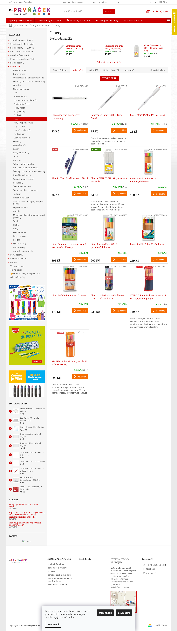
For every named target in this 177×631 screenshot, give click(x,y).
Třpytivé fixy (19, 111)
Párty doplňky (16, 254)
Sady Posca (20, 107)
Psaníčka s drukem (22, 175)
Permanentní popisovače (25, 100)
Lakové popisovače (22, 130)
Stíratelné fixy (20, 96)
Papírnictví (15, 66)
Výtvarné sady (19, 243)
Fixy (15, 92)
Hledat (109, 11)
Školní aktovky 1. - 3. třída (22, 44)
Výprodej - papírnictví (23, 251)
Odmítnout (105, 612)
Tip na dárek (16, 270)
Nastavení (53, 624)
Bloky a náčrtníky (21, 152)
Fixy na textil (19, 126)
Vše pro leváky (17, 266)
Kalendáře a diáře (18, 258)
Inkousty (17, 160)
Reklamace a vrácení (98, 2)
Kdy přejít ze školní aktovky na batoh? (23, 505)
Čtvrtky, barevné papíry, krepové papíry (28, 202)
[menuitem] (20, 20)
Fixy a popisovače (21, 89)
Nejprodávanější (111, 70)
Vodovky (17, 194)
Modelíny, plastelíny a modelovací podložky (29, 216)
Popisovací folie (20, 207)
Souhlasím (124, 612)
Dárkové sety (19, 247)
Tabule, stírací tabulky (23, 164)
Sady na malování (22, 137)
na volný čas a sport (19, 55)
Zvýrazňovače (19, 145)
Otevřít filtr (109, 78)
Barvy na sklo (19, 236)
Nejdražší (93, 70)
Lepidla (16, 211)
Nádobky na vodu (21, 197)
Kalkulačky (18, 182)
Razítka (16, 239)
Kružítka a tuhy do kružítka (25, 167)
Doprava (51, 571)
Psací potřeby (19, 70)
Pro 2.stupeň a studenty (21, 51)
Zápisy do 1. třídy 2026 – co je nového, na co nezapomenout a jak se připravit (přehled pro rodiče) (27, 514)
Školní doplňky (17, 62)
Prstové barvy (19, 232)
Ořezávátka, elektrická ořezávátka (28, 77)
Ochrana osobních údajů (59, 575)
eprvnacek (151, 573)
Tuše (15, 156)
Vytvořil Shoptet (160, 625)
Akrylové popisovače (23, 122)
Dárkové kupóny (18, 277)
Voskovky (17, 141)
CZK (152, 2)
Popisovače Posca (22, 104)
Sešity (16, 149)
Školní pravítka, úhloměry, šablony (29, 171)
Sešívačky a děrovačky (23, 179)
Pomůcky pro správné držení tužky (29, 81)
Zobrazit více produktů (108, 62)
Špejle (16, 221)
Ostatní (13, 262)
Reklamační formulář (57, 584)
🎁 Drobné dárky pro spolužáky (25, 273)
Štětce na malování (22, 186)
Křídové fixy (19, 134)
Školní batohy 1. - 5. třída (22, 47)
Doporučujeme (60, 70)
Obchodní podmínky (73, 2)
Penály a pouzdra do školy (22, 59)
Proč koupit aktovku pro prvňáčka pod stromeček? (25, 524)
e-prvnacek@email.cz (156, 564)
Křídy (15, 228)
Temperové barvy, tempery (25, 190)
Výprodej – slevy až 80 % (21, 40)
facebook (150, 569)
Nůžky (16, 224)
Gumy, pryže (19, 74)
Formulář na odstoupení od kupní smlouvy (60, 579)
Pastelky (17, 85)
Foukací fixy (19, 115)
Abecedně (129, 70)
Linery (17, 119)
